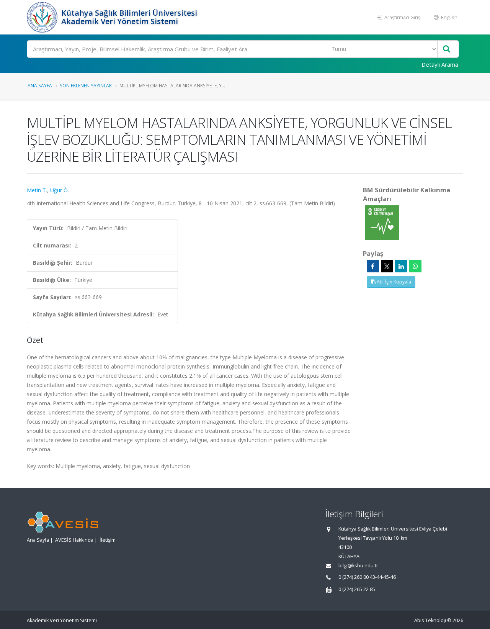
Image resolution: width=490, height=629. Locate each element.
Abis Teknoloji (430, 620)
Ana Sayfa (40, 85)
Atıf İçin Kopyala (393, 281)
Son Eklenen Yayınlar (86, 85)
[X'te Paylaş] (387, 266)
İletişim (108, 540)
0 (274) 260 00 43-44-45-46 (367, 577)
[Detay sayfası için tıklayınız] (382, 222)
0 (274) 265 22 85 (356, 589)
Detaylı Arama (439, 64)
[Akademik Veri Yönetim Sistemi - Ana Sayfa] (43, 17)
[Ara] (446, 49)
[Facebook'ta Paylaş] (373, 266)
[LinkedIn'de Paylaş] (401, 266)
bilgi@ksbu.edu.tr (358, 565)
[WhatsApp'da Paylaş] (415, 266)
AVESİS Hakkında (74, 540)
